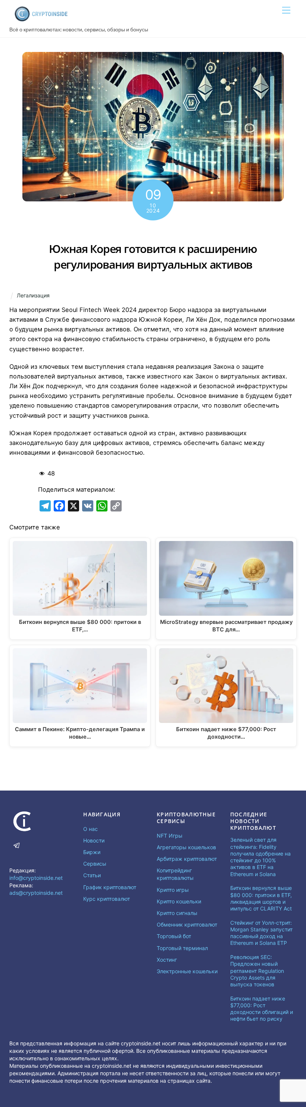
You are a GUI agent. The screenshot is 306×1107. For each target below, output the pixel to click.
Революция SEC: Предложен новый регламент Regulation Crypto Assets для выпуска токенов (257, 970)
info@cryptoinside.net (36, 878)
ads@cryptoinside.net (36, 893)
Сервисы (94, 863)
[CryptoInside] (41, 19)
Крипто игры (173, 890)
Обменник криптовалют (187, 924)
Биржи (91, 852)
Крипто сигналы (177, 913)
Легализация (33, 295)
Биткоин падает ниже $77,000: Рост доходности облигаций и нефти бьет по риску (261, 1008)
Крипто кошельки (179, 901)
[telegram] (16, 844)
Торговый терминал (182, 948)
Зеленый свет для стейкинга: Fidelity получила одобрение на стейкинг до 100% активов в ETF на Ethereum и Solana (260, 857)
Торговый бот (174, 936)
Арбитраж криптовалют (187, 859)
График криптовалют (109, 887)
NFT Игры (169, 835)
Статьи (92, 875)
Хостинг (167, 959)
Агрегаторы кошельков (186, 847)
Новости (93, 840)
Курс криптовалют (106, 899)
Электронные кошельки (187, 971)
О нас (90, 829)
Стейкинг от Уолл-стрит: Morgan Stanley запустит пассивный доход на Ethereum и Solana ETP (261, 932)
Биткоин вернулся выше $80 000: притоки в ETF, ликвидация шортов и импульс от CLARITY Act (261, 898)
